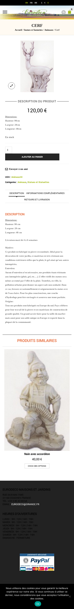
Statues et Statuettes (33, 30)
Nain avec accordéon (37, 454)
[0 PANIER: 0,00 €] (70, 13)
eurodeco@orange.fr (25, 504)
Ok (37, 603)
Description (16, 193)
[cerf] (37, 66)
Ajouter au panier (32, 156)
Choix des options (37, 466)
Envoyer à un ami (18, 169)
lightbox (11, 85)
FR (31, 3)
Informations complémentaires (45, 193)
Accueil (18, 30)
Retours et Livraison (37, 199)
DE (36, 3)
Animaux (48, 30)
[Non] (69, 596)
